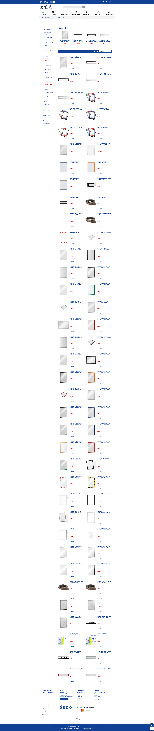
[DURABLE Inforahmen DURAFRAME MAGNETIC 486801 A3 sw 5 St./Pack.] (63, 255)
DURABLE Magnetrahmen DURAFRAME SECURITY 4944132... (76, 477)
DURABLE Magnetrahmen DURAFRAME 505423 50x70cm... (76, 547)
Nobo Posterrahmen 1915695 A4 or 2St (102, 162)
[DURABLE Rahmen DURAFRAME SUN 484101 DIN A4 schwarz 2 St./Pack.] (91, 255)
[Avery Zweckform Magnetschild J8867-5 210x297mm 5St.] (63, 640)
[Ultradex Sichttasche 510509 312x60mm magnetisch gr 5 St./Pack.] (91, 657)
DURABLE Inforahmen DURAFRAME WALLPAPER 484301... (76, 599)
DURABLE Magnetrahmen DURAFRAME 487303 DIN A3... (103, 319)
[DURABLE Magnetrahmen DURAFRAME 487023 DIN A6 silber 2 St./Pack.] (63, 325)
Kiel (78, 693)
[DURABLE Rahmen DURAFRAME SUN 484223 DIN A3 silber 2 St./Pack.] (63, 342)
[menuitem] (103, 2)
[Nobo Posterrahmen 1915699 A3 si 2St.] (63, 167)
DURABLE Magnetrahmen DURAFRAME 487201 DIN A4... (76, 372)
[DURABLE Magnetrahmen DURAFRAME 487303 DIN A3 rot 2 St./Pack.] (91, 325)
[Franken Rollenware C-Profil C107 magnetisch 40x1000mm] (91, 587)
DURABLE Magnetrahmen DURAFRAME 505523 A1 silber (76, 564)
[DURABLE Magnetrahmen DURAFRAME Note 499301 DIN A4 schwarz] (91, 500)
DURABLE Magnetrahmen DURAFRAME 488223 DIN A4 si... (76, 144)
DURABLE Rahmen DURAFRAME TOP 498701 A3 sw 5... (78, 41)
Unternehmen (97, 693)
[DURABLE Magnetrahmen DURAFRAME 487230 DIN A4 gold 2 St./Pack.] (63, 447)
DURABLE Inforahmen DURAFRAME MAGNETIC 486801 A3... (75, 249)
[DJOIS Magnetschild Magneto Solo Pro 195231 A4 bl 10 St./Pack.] (63, 132)
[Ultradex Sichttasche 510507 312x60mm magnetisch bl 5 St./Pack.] (91, 675)
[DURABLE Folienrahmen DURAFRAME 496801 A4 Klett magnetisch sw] (91, 465)
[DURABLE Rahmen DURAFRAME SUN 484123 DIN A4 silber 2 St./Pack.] (63, 272)
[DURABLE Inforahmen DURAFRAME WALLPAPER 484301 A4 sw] (63, 605)
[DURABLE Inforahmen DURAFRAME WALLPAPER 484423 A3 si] (63, 622)
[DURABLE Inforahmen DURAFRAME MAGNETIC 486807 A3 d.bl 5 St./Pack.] (63, 290)
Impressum (69, 728)
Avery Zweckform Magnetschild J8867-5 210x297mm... (75, 634)
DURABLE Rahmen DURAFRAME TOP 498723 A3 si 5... (104, 41)
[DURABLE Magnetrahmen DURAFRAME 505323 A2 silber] (91, 552)
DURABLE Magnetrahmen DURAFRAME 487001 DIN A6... (103, 354)
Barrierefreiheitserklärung (88, 728)
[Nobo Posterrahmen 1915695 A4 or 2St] (91, 167)
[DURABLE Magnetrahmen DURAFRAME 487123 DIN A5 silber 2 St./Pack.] (91, 395)
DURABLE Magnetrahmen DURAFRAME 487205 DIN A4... (103, 284)
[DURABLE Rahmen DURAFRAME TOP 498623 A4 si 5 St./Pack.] (63, 97)
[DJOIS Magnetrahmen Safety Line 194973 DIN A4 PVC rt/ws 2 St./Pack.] (63, 237)
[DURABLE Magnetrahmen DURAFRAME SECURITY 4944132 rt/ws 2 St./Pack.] (63, 482)
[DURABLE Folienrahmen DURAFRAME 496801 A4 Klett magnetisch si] (63, 517)
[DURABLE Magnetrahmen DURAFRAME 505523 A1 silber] (63, 570)
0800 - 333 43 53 (47, 692)
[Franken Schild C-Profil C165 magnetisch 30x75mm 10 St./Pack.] (63, 220)
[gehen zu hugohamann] (70, 707)
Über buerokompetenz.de (99, 692)
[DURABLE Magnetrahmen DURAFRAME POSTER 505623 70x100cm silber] (91, 150)
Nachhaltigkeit (97, 696)
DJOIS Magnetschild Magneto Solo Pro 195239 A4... (103, 109)
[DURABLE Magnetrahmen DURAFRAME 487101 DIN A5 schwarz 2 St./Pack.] (91, 272)
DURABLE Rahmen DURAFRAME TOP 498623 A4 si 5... (76, 91)
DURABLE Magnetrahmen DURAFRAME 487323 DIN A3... (76, 424)
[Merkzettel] (104, 2)
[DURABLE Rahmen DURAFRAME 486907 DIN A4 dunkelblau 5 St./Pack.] (63, 307)
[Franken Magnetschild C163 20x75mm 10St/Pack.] (63, 657)
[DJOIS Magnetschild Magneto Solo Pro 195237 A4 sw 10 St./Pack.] (91, 97)
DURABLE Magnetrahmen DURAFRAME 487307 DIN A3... (103, 424)
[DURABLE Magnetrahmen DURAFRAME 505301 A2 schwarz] (91, 570)
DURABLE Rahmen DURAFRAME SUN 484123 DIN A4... (76, 267)
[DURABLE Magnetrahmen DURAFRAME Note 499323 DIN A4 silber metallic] (63, 500)
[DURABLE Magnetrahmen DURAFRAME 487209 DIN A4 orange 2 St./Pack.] (91, 377)
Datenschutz (62, 692)
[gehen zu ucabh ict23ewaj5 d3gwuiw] (67, 707)
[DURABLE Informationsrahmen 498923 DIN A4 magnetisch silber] (91, 517)
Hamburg (44, 711)
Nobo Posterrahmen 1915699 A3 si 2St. (75, 162)
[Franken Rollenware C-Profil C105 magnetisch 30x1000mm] (91, 220)
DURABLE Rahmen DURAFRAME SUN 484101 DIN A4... (103, 249)
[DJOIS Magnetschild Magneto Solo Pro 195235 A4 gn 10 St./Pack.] (91, 132)
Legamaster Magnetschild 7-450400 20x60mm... (76, 196)
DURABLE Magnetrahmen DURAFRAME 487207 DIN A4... (103, 407)
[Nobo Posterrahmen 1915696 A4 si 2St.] (63, 185)
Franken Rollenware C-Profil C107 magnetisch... (104, 582)
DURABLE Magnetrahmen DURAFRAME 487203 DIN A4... (103, 442)
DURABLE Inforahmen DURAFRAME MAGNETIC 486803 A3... (75, 354)
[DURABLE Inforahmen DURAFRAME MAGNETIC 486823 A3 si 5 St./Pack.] (91, 307)
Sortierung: (96, 51)
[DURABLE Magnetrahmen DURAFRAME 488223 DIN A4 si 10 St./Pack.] (63, 150)
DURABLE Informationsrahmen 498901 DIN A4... (77, 529)
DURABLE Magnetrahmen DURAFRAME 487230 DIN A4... (76, 442)
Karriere (96, 698)
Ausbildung (96, 699)
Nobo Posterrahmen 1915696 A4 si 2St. (75, 179)
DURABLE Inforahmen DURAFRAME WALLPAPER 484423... (76, 617)
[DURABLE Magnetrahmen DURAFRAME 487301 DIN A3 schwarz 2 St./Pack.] (63, 412)
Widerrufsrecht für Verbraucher (66, 696)
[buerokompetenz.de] (46, 7)
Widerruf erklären (64, 699)
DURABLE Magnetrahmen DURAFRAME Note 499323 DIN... (76, 494)
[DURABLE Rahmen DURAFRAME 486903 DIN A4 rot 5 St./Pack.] (63, 395)
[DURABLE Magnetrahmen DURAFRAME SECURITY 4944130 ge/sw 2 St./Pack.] (91, 482)
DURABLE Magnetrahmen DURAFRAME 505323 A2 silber (103, 547)
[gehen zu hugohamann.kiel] (61, 707)
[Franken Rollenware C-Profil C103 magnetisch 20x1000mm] (91, 202)
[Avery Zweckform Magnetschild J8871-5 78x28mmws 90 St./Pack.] (91, 640)
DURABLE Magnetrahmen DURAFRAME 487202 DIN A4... (103, 529)
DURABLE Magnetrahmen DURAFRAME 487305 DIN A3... (76, 459)
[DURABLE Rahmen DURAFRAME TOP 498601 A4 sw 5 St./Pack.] (91, 35)
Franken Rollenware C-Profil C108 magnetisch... (76, 582)
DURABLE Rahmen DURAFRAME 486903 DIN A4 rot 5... (76, 389)
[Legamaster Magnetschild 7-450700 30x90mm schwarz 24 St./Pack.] (91, 185)
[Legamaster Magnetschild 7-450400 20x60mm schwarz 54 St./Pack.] (63, 202)
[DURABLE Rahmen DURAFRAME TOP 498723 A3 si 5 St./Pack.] (104, 35)
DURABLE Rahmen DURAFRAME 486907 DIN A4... (75, 302)
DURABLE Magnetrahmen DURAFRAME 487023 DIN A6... (76, 319)
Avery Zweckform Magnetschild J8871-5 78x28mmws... (102, 634)
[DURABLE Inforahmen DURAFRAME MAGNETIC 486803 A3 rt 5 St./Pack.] (63, 360)
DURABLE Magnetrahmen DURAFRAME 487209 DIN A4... (103, 372)
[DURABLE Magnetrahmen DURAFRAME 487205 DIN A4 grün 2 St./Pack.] (91, 290)
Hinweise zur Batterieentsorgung (66, 693)
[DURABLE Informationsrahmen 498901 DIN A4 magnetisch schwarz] (63, 535)
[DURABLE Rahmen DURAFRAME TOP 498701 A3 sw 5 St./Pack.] (78, 35)
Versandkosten (73, 726)
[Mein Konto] (107, 2)
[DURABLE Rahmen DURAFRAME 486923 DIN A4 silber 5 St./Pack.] (91, 237)
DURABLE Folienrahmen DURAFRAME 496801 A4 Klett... (103, 459)
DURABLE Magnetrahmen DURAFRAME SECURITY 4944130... (103, 477)
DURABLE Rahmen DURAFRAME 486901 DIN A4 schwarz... (104, 337)
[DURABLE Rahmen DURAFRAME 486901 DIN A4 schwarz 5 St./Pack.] (91, 342)
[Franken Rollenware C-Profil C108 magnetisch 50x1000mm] (63, 587)
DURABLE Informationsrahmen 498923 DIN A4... (104, 512)
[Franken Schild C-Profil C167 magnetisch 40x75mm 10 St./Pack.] (91, 622)
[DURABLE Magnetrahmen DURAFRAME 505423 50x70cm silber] (63, 552)
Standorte (96, 695)
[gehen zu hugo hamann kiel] (64, 707)
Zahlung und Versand (64, 695)
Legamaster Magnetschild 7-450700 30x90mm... (104, 179)
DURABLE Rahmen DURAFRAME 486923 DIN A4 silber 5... (104, 232)
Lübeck (79, 695)
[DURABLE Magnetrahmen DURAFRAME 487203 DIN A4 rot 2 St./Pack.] (91, 447)
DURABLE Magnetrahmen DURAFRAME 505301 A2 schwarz (103, 564)
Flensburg (80, 696)
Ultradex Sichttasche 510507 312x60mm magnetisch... (104, 669)
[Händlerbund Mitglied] (77, 720)
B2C (54, 2)
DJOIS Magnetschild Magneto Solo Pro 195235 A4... (103, 126)
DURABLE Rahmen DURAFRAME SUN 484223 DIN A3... (76, 337)
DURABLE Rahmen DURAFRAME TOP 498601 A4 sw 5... (91, 41)
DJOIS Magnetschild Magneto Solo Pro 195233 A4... (76, 109)
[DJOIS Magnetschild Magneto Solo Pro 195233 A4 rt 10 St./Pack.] (63, 115)
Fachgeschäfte (80, 692)
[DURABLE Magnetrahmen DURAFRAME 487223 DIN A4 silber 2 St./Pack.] (65, 35)
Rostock (43, 712)
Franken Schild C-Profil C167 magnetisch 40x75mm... (104, 617)
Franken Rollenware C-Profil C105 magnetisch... (104, 214)
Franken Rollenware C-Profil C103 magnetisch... (104, 196)
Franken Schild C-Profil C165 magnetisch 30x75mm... (76, 214)
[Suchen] (83, 7)
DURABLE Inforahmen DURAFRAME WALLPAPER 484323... (103, 599)
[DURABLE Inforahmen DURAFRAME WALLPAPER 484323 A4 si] (91, 605)
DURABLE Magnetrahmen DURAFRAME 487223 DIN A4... (65, 41)
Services (78, 698)
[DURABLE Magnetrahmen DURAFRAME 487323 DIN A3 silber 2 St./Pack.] (63, 430)
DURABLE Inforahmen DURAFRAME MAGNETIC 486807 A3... (75, 284)
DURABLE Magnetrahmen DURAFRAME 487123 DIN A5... (103, 389)
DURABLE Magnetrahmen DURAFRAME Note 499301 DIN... (103, 494)
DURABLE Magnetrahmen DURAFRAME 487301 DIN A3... (76, 407)
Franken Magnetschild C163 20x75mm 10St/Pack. (76, 652)
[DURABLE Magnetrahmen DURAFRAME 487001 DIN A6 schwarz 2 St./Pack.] (91, 360)
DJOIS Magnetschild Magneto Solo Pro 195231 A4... (76, 126)
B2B (51, 2)
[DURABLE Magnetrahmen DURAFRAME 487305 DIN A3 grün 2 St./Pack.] (63, 465)
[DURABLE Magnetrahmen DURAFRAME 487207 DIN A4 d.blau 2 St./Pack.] (91, 412)
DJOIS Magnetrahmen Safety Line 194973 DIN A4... (76, 232)
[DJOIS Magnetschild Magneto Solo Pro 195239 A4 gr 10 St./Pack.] (91, 115)
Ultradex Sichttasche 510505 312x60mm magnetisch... (76, 669)
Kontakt (96, 700)
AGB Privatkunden (77, 728)
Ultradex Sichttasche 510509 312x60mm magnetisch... (104, 652)
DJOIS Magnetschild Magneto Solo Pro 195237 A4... (103, 91)
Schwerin (44, 714)
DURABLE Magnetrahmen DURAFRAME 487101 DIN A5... (103, 267)
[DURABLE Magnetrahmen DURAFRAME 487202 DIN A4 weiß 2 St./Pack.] (91, 535)
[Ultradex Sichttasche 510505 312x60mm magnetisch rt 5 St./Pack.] (63, 675)
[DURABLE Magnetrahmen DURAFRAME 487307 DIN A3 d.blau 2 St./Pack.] (91, 430)
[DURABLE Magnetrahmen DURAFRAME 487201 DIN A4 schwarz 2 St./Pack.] (63, 377)
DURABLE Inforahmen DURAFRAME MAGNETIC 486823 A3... (103, 302)
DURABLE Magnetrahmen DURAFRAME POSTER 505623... (103, 144)
